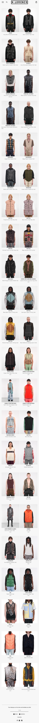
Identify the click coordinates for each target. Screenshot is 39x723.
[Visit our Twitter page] (19, 721)
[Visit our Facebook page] (17, 721)
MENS (16, 714)
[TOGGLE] (2, 2)
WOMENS (23, 714)
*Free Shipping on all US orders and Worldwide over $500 (19, 707)
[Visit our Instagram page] (22, 721)
